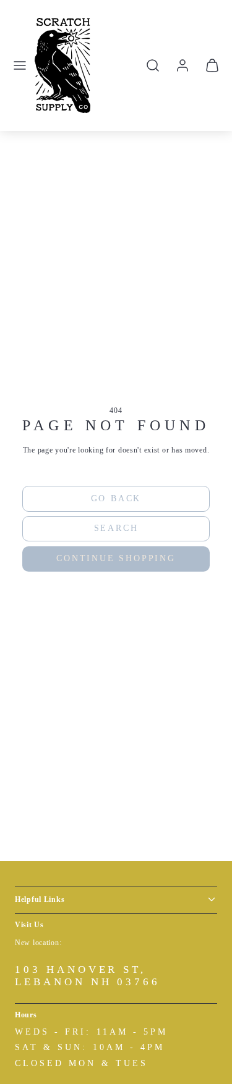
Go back (116, 498)
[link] (182, 65)
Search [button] (116, 528)
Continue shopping (116, 558)
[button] (20, 65)
